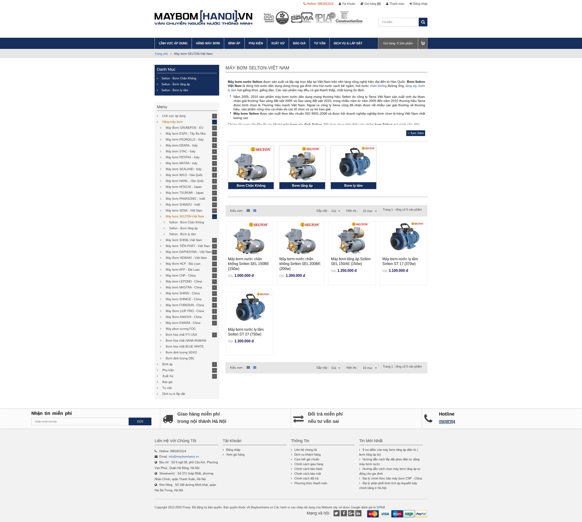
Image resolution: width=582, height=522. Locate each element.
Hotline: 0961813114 (319, 3)
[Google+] (351, 513)
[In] (358, 513)
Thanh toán (396, 3)
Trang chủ (161, 53)
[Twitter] (337, 513)
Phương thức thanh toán (310, 483)
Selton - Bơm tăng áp (175, 84)
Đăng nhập (420, 3)
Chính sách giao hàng (308, 464)
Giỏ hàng (372, 3)
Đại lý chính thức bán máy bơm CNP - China (392, 478)
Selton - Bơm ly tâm (174, 90)
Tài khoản (348, 3)
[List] (254, 210)
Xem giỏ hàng (235, 454)
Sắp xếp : (322, 210)
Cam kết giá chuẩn (306, 459)
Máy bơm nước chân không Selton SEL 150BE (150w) (248, 264)
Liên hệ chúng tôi (305, 449)
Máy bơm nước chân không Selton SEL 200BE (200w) (300, 264)
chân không (378, 86)
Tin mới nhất (371, 441)
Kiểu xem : (237, 210)
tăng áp (411, 86)
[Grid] (247, 210)
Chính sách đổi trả (306, 478)
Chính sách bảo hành (308, 469)
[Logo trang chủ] (204, 18)
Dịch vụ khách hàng (307, 454)
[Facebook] (344, 513)
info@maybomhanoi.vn (184, 456)
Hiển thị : (352, 210)
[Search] (423, 22)
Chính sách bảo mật (307, 473)
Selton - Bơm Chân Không (178, 78)
